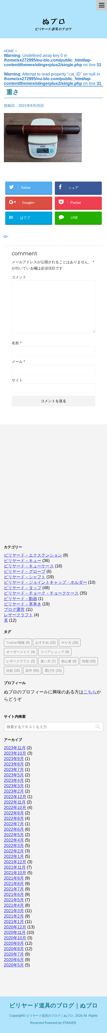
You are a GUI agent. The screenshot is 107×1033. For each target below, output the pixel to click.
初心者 (68, 661)
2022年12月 (15, 797)
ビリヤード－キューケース (29, 566)
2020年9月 (14, 943)
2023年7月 (14, 769)
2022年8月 (14, 818)
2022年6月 (14, 829)
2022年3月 (14, 845)
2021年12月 (15, 862)
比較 (13, 670)
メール (18, 362)
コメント (19, 277)
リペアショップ (55, 652)
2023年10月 (15, 753)
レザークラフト (18, 615)
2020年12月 (15, 927)
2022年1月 (14, 856)
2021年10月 (15, 873)
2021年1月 (14, 921)
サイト (17, 380)
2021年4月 (14, 905)
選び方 (53, 670)
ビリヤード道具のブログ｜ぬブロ (53, 1005)
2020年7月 (14, 954)
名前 (16, 343)
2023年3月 (14, 786)
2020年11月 (15, 932)
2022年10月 (15, 807)
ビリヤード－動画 (20, 598)
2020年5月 (14, 965)
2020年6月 (14, 959)
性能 (89, 661)
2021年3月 (14, 911)
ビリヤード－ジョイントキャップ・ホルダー (45, 582)
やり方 (69, 642)
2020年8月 (14, 949)
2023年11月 (15, 748)
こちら (90, 692)
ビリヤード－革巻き (22, 604)
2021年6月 (14, 894)
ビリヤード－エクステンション (33, 555)
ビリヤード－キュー (22, 560)
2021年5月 (14, 900)
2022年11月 (15, 802)
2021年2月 (14, 916)
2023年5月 (14, 775)
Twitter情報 (18, 642)
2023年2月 (14, 791)
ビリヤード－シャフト (24, 577)
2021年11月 (15, 867)
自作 (32, 670)
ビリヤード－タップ (22, 588)
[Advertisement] (53, 483)
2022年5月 (14, 835)
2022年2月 (14, 851)
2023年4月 (14, 780)
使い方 (48, 661)
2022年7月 (14, 824)
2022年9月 (14, 813)
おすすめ (45, 642)
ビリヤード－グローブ (24, 571)
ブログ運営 (14, 609)
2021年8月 (14, 883)
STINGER (69, 1023)
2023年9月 (14, 759)
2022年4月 (14, 840)
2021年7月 (14, 889)
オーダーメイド (20, 652)
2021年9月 (14, 878)
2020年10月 (15, 938)
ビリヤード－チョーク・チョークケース (41, 593)
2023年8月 (14, 764)
